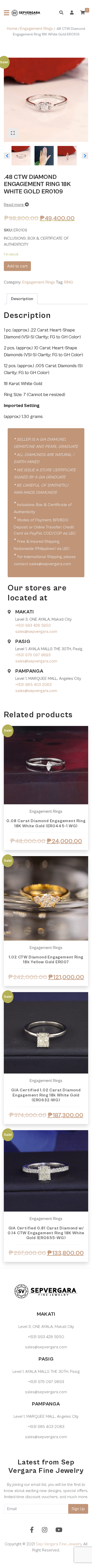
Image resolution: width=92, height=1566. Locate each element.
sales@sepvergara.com (36, 631)
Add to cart (17, 266)
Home (12, 28)
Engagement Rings (36, 28)
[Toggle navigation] (6, 12)
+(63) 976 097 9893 (33, 655)
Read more (14, 204)
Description (22, 299)
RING (68, 282)
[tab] (22, 298)
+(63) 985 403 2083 (33, 684)
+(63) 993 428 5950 (33, 625)
